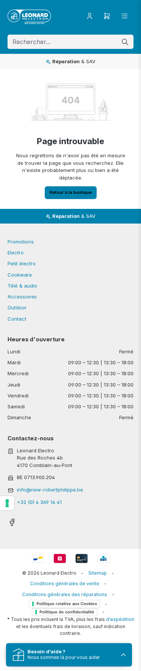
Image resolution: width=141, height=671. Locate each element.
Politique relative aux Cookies (66, 603)
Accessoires (22, 297)
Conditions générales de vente (64, 583)
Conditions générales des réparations (64, 594)
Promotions (21, 242)
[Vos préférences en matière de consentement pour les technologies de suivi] (7, 503)
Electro (16, 253)
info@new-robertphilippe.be (50, 490)
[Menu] (124, 16)
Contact (17, 319)
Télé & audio (22, 286)
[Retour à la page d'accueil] (29, 16)
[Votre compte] (90, 16)
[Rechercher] (125, 42)
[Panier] (107, 16)
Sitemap (97, 573)
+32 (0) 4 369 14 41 (39, 502)
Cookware (20, 275)
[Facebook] (12, 520)
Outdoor (17, 307)
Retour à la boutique (71, 192)
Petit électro (22, 263)
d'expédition (120, 619)
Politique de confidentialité (66, 612)
